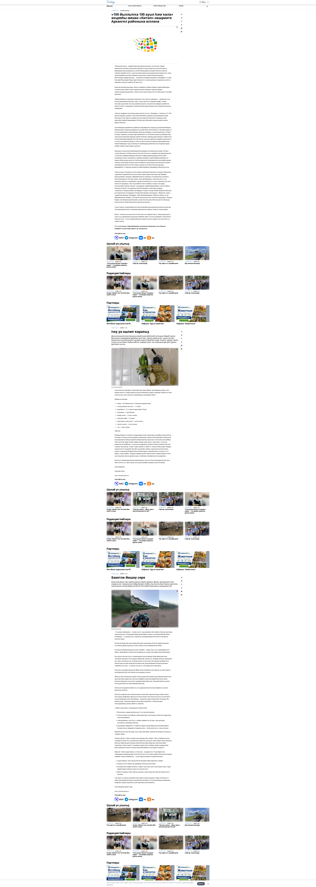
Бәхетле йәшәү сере (160, 6)
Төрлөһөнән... (115, 10)
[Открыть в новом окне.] (119, 238)
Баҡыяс (181, 6)
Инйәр (111, 1)
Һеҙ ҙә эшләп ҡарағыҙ (134, 6)
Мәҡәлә (109, 6)
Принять (201, 883)
